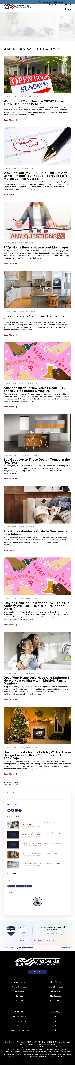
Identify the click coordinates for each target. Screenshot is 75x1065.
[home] (17, 6)
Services (19, 996)
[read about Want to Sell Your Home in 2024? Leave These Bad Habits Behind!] (37, 74)
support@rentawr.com (19, 1030)
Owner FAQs (19, 991)
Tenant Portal (55, 1000)
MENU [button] (68, 9)
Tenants (28, 886)
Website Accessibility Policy (55, 1056)
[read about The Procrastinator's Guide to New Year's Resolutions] (37, 505)
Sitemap (20, 1047)
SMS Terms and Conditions (49, 1047)
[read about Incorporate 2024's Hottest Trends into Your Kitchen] (37, 289)
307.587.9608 (57, 4)
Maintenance (55, 996)
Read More (9, 120)
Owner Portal (19, 1000)
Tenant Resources (55, 987)
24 (17, 785)
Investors (11, 886)
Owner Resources (19, 987)
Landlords (20, 886)
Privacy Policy (31, 1047)
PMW (53, 1044)
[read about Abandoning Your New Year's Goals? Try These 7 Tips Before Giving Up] (37, 361)
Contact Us (37, 972)
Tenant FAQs (55, 991)
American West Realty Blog (36, 49)
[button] (69, 4)
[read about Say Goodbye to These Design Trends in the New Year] (37, 433)
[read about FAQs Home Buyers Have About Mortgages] (37, 221)
